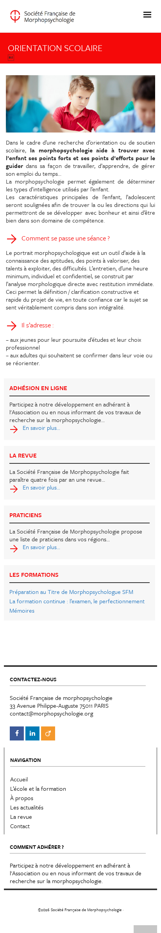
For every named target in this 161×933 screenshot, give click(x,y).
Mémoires (21, 610)
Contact (20, 826)
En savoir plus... (41, 427)
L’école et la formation (38, 788)
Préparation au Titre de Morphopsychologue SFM (71, 591)
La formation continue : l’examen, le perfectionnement (77, 601)
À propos (21, 797)
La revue (21, 816)
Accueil (19, 779)
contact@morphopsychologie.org (51, 713)
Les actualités (26, 807)
